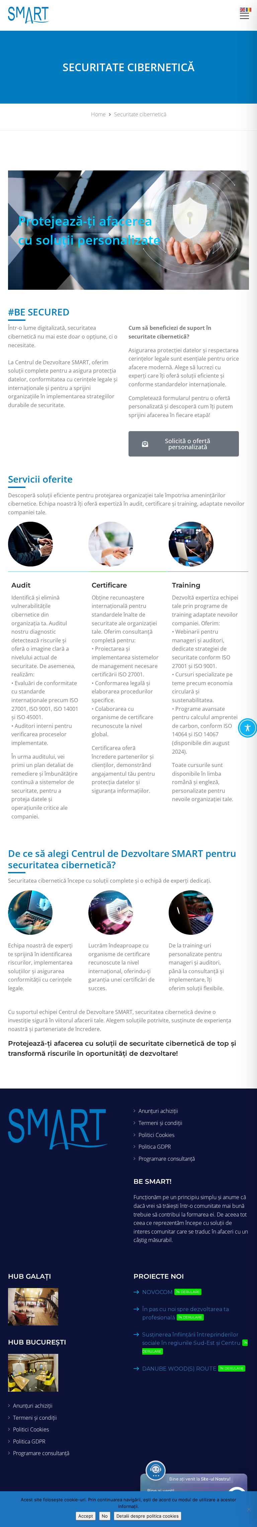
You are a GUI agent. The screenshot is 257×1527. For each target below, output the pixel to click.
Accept (85, 1516)
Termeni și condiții (160, 1123)
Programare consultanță (167, 1158)
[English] (243, 9)
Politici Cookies (156, 1135)
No (105, 1516)
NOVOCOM (171, 1292)
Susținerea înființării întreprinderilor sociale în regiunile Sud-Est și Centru (195, 1342)
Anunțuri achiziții (158, 1111)
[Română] (249, 9)
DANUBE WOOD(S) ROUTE (193, 1369)
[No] (248, 1509)
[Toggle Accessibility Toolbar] (248, 728)
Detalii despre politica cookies (147, 1516)
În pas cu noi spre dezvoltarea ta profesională (185, 1313)
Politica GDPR (155, 1146)
